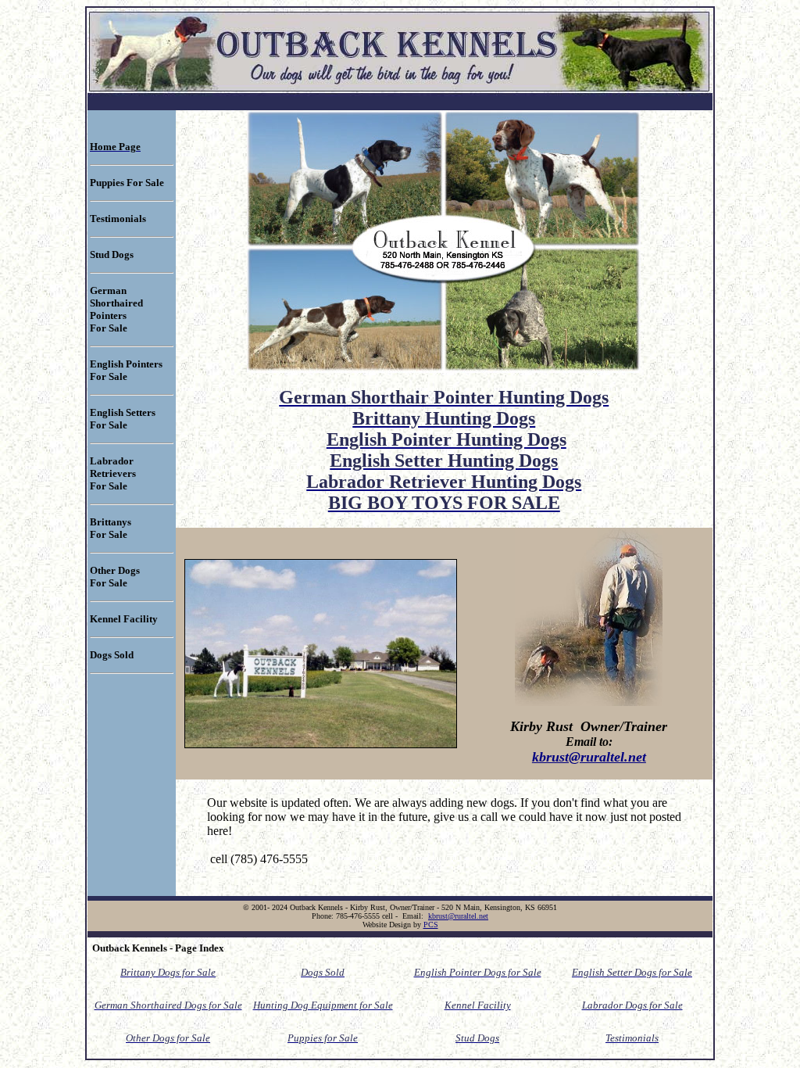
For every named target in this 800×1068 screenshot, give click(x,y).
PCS (430, 924)
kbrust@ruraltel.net (589, 757)
